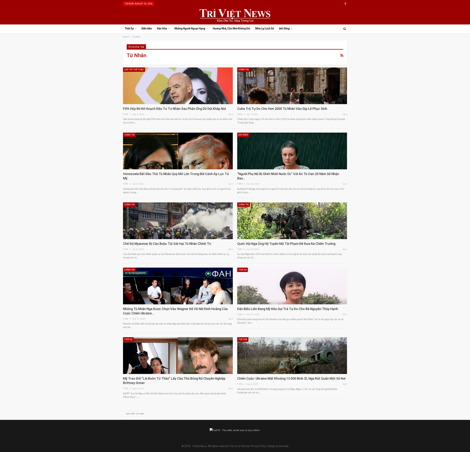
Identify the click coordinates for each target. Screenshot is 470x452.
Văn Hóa (162, 28)
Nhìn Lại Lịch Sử (264, 28)
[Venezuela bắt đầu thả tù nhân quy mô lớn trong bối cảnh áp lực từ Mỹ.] (178, 151)
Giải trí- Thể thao (134, 69)
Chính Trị (243, 69)
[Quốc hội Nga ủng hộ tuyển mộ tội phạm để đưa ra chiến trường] (292, 220)
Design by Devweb (278, 446)
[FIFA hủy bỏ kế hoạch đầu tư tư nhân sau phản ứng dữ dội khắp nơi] (178, 85)
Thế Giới (242, 339)
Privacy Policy (258, 446)
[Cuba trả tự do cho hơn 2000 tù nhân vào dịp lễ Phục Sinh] (292, 85)
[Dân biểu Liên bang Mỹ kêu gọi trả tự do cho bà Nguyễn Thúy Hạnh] (292, 286)
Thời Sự (129, 28)
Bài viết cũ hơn (135, 414)
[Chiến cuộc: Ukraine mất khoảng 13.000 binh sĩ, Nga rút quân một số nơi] (292, 355)
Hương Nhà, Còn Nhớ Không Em (231, 28)
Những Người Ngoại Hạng (189, 28)
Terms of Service (240, 446)
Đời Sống (284, 28)
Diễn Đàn (146, 28)
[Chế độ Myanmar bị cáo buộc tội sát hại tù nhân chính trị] (178, 220)
